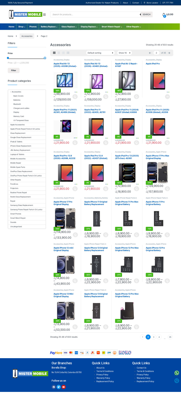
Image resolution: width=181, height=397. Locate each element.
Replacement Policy (105, 381)
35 (170, 337)
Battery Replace (48, 26)
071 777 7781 (167, 3)
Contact (135, 3)
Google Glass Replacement (20, 137)
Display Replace (88, 26)
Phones (33, 26)
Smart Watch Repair (111, 26)
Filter (13, 70)
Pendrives (14, 184)
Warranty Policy (103, 378)
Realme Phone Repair (18, 192)
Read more (167, 96)
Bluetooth (17, 104)
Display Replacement (62, 61)
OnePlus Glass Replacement (21, 171)
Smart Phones (15, 214)
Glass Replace (68, 26)
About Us (100, 368)
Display (16, 112)
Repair (12, 201)
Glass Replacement (17, 133)
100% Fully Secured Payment (20, 3)
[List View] (63, 53)
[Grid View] (54, 53)
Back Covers (18, 96)
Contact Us (141, 368)
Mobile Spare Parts (17, 167)
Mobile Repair (15, 163)
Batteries (98, 198)
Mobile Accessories (17, 159)
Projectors (14, 188)
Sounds (13, 222)
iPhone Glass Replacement (20, 146)
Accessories (26, 36)
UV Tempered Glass (21, 120)
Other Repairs (132, 26)
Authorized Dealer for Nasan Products (102, 3)
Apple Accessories (17, 125)
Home (11, 26)
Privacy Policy (102, 374)
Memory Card (18, 116)
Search (146, 14)
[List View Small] (68, 53)
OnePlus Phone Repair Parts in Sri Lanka (26, 176)
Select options (74, 96)
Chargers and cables (21, 108)
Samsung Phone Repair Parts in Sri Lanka (26, 209)
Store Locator (152, 3)
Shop (20, 26)
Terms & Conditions (104, 371)
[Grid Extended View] (59, 53)
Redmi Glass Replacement (20, 197)
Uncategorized (16, 226)
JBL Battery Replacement (20, 150)
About (125, 3)
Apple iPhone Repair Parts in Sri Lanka (156, 153)
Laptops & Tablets (17, 154)
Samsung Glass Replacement (21, 205)
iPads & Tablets (16, 142)
